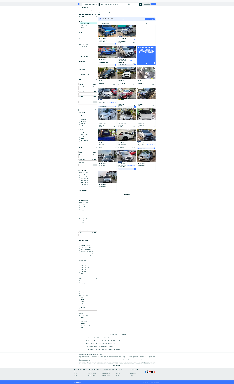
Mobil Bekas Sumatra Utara (92, 378)
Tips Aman (131, 375)
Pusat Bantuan (132, 371)
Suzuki (75, 377)
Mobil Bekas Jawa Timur (92, 377)
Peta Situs (117, 371)
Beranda (80, 12)
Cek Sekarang (150, 19)
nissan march (88, 10)
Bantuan (75, 382)
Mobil (83, 12)
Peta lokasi (79, 382)
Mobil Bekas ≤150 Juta (106, 373)
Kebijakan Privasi (133, 373)
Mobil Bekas (87, 12)
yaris (92, 10)
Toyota (75, 371)
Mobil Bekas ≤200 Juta (106, 375)
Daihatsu (75, 373)
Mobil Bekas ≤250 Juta (106, 377)
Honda (75, 375)
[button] (80, 0)
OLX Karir (117, 375)
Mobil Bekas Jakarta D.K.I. (92, 371)
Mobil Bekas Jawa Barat (92, 373)
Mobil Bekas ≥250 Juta (106, 378)
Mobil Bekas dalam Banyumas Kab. (107, 12)
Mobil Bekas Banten (91, 375)
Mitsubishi (76, 378)
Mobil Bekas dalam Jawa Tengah (95, 12)
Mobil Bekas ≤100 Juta (106, 371)
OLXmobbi (118, 373)
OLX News (118, 377)
